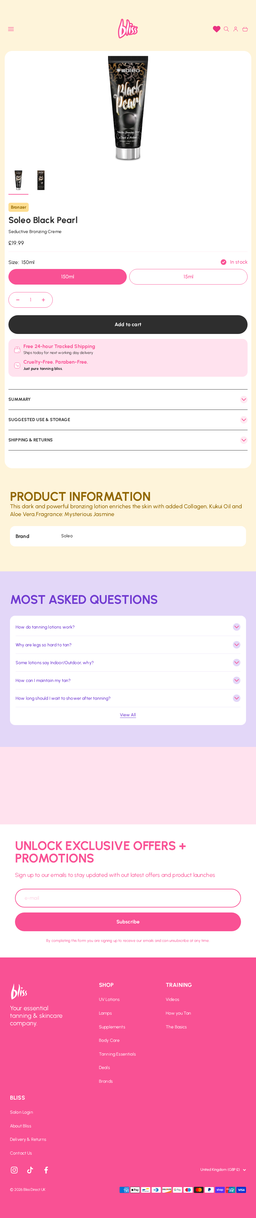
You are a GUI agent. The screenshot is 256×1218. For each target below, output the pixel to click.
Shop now (170, 7)
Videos (172, 999)
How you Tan (178, 1013)
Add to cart (128, 324)
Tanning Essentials (117, 1054)
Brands (106, 1081)
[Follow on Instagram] (14, 1170)
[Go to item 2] (41, 181)
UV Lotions (109, 999)
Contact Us (21, 1153)
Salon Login (21, 1112)
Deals (104, 1067)
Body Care (109, 1040)
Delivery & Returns (28, 1139)
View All (128, 715)
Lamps (105, 1013)
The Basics (176, 1027)
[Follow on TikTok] (30, 1170)
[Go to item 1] (18, 181)
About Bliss (20, 1126)
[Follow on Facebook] (46, 1170)
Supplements (112, 1027)
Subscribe (128, 922)
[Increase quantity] (43, 299)
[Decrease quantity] (18, 299)
